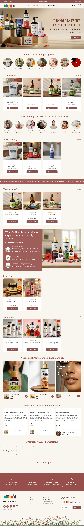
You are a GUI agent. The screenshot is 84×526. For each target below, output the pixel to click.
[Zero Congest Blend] (32, 201)
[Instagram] (7, 506)
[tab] (42, 447)
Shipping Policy (46, 499)
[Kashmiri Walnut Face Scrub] (12, 287)
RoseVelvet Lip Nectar (32, 301)
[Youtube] (17, 506)
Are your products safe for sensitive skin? (16, 455)
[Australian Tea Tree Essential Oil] (52, 87)
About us (31, 499)
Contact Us (51, 6)
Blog (58, 6)
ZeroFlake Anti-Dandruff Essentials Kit (52, 343)
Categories (35, 6)
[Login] (75, 5)
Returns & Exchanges (48, 503)
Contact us (31, 503)
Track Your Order (8, 1)
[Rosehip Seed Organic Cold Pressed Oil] (32, 151)
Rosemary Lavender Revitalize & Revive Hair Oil (71, 101)
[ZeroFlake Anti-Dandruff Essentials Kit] (52, 328)
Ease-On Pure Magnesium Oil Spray (52, 165)
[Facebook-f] (4, 506)
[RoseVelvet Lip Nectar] (32, 287)
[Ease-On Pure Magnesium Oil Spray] (52, 151)
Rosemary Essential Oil (32, 101)
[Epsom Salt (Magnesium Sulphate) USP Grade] (12, 87)
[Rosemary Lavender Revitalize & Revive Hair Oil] (71, 87)
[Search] (72, 5)
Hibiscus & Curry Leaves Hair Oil (32, 342)
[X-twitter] (14, 506)
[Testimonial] (26, 432)
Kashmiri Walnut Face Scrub (12, 301)
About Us (43, 6)
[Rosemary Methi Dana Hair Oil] (32, 396)
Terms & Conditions (47, 501)
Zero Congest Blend (32, 214)
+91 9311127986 (78, 1)
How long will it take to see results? (14, 451)
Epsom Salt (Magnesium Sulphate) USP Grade (13, 101)
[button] (77, 5)
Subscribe (76, 507)
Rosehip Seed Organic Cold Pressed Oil (32, 165)
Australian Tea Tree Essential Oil (52, 101)
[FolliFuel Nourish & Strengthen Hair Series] (12, 328)
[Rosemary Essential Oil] (32, 87)
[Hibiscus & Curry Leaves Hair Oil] (32, 328)
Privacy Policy (46, 497)
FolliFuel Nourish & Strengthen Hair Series (12, 343)
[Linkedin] (11, 506)
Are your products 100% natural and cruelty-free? (18, 447)
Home (28, 6)
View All (78, 75)
